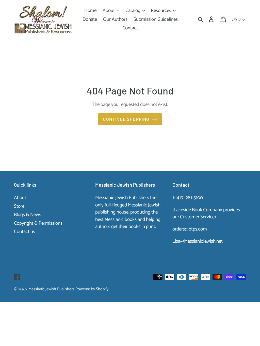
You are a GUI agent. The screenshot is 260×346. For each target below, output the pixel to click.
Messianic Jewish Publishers (51, 289)
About (20, 198)
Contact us (24, 232)
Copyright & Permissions (38, 223)
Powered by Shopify (91, 289)
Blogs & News (27, 215)
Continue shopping (126, 119)
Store (19, 206)
